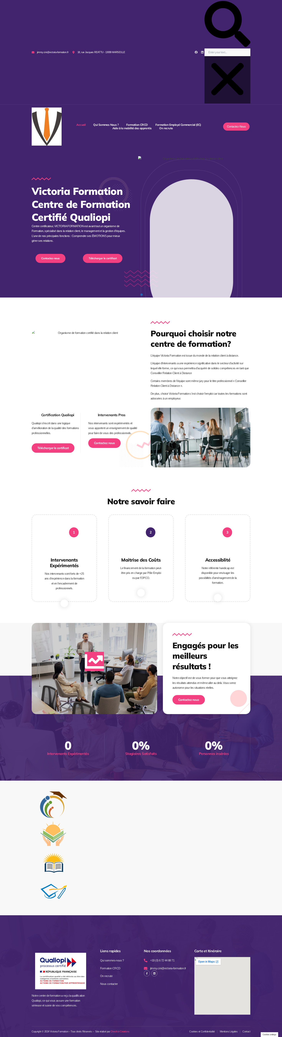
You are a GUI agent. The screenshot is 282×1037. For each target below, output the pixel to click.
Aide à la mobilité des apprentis (132, 128)
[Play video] (94, 661)
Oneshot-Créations (120, 1031)
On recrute (166, 128)
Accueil (81, 125)
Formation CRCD (137, 125)
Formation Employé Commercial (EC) (178, 125)
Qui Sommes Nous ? (106, 125)
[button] (227, 24)
